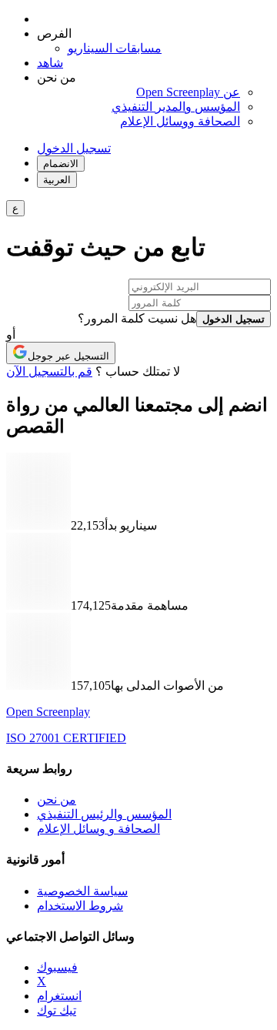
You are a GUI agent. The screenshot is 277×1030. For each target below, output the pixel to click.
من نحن (56, 799)
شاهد (50, 62)
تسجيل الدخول (74, 148)
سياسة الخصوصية (82, 891)
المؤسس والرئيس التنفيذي (104, 814)
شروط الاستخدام (80, 905)
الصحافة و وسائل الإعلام (98, 828)
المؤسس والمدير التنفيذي (176, 106)
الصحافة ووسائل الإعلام (180, 121)
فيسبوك (57, 967)
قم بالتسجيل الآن (49, 371)
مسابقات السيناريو (115, 48)
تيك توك (56, 1010)
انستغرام (59, 995)
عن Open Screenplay (188, 92)
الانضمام (60, 163)
